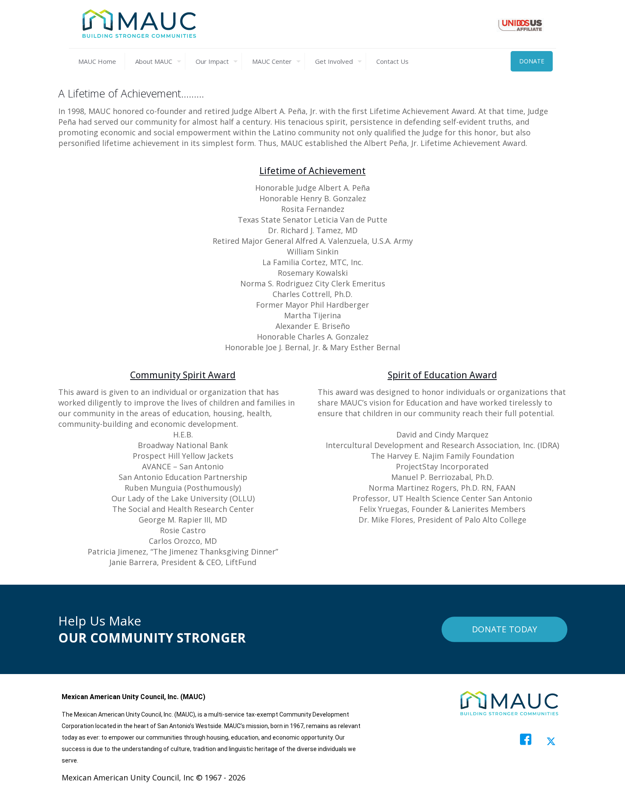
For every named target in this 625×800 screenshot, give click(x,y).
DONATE (531, 61)
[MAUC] (139, 24)
